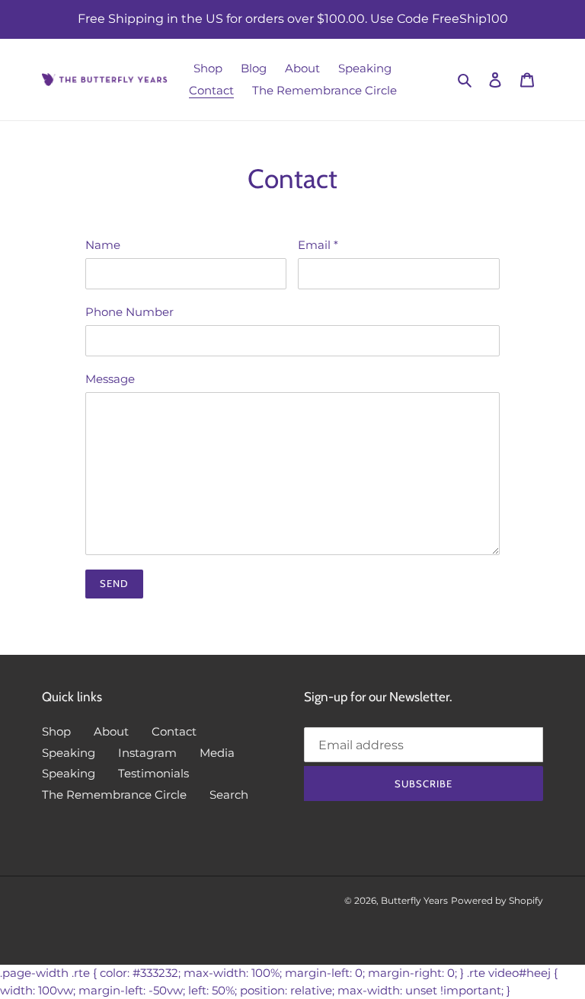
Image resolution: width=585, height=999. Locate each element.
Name (102, 245)
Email (318, 245)
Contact (174, 731)
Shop (56, 731)
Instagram (147, 752)
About (111, 731)
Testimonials (153, 773)
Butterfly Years (414, 900)
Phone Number (129, 312)
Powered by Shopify (497, 900)
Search (228, 794)
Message (110, 379)
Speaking (68, 752)
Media (217, 752)
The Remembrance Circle (114, 794)
